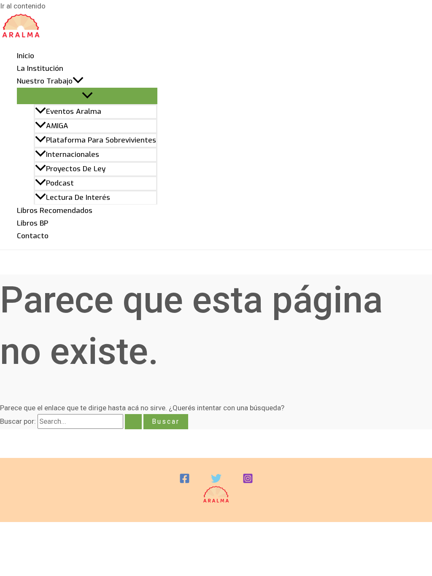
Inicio (25, 56)
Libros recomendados (54, 210)
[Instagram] (248, 481)
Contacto (33, 236)
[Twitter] (216, 481)
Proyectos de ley (75, 169)
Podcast (60, 183)
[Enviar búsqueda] (133, 421)
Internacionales (72, 154)
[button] (78, 81)
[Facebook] (184, 481)
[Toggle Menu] (87, 96)
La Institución (40, 68)
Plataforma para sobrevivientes (101, 140)
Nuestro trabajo (45, 81)
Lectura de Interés (78, 197)
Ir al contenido (23, 6)
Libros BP (32, 223)
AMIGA (57, 126)
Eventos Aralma (73, 111)
